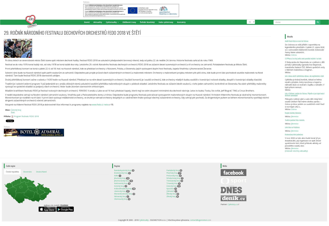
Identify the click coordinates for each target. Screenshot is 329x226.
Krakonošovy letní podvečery (294, 134)
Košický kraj (119, 186)
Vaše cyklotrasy (166, 22)
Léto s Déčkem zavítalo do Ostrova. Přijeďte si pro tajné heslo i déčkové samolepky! (305, 94)
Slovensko (27, 171)
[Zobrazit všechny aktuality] (296, 151)
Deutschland (41, 171)
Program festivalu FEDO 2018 (26, 116)
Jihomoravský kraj (121, 180)
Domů (87, 22)
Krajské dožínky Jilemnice (293, 113)
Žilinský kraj (171, 193)
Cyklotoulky (111, 22)
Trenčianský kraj (173, 180)
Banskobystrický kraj (122, 170)
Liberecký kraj (120, 191)
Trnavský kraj (171, 183)
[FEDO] (137, 48)
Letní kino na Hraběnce (292, 127)
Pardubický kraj (172, 170)
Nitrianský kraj (120, 196)
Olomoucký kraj (120, 199)
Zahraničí (170, 191)
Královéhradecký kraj (122, 188)
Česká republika (12, 171)
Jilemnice (294, 116)
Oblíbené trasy (129, 22)
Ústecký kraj (16, 110)
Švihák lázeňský (147, 22)
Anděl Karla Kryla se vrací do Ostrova (296, 41)
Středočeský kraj (173, 178)
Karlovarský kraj (120, 183)
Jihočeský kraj (119, 178)
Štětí (13, 112)
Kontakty (181, 22)
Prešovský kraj (172, 175)
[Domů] (20, 21)
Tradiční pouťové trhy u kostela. (295, 120)
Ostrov (294, 55)
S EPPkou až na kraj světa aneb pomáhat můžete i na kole (303, 58)
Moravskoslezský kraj (123, 193)
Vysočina (170, 188)
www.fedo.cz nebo (101, 104)
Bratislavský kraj (121, 173)
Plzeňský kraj (171, 173)
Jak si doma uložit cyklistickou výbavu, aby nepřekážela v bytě (304, 76)
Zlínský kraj (171, 196)
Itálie (116, 175)
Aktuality (97, 22)
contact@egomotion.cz (200, 220)
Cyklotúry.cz (233, 204)
